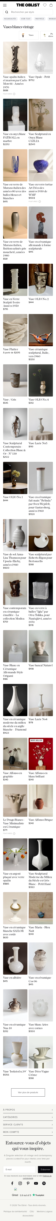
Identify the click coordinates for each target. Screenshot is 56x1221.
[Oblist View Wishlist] (45, 5)
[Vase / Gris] (15, 380)
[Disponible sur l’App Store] (28, 1190)
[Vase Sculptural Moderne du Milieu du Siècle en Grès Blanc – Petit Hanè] (41, 854)
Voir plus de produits (28, 1092)
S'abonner (45, 1169)
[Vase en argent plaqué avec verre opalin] (15, 854)
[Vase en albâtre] (15, 958)
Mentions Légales (44, 1211)
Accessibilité (28, 1215)
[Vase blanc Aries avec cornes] (41, 1005)
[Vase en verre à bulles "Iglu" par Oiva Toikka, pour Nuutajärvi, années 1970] (41, 589)
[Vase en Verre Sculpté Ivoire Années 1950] (15, 280)
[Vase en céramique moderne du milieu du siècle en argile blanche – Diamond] (15, 700)
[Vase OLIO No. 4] (41, 380)
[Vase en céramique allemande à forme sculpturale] (41, 222)
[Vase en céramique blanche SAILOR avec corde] (15, 908)
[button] (14, 94)
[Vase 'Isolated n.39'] (15, 1052)
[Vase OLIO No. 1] (15, 478)
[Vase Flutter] (15, 330)
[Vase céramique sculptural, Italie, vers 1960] (41, 330)
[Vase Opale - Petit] (41, 58)
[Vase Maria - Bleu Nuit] (41, 908)
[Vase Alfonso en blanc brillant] (41, 754)
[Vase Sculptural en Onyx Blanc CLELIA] (41, 115)
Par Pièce (39, 19)
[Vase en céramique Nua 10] (15, 1005)
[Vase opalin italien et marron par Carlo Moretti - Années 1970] (15, 58)
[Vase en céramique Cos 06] (41, 958)
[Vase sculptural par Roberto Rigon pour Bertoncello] (41, 535)
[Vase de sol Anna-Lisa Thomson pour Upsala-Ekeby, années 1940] (15, 535)
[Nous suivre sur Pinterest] (28, 1183)
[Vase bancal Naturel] (41, 646)
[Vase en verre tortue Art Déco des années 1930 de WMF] (41, 165)
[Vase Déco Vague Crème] (41, 1052)
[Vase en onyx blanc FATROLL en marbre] (15, 115)
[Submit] (6, 12)
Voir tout (25, 19)
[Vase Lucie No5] (41, 424)
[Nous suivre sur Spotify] (44, 1183)
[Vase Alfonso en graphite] (15, 754)
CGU (32, 1211)
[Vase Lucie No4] (41, 700)
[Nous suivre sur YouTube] (36, 1183)
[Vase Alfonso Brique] (41, 801)
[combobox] (28, 12)
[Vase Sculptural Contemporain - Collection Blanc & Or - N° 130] (15, 424)
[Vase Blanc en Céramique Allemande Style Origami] (15, 646)
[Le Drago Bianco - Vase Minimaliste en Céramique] (15, 801)
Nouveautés (10, 19)
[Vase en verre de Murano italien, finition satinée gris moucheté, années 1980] (15, 222)
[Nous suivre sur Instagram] (20, 1183)
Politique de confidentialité (15, 1211)
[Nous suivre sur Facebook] (12, 1183)
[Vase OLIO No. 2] (41, 280)
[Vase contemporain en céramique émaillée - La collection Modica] (15, 589)
